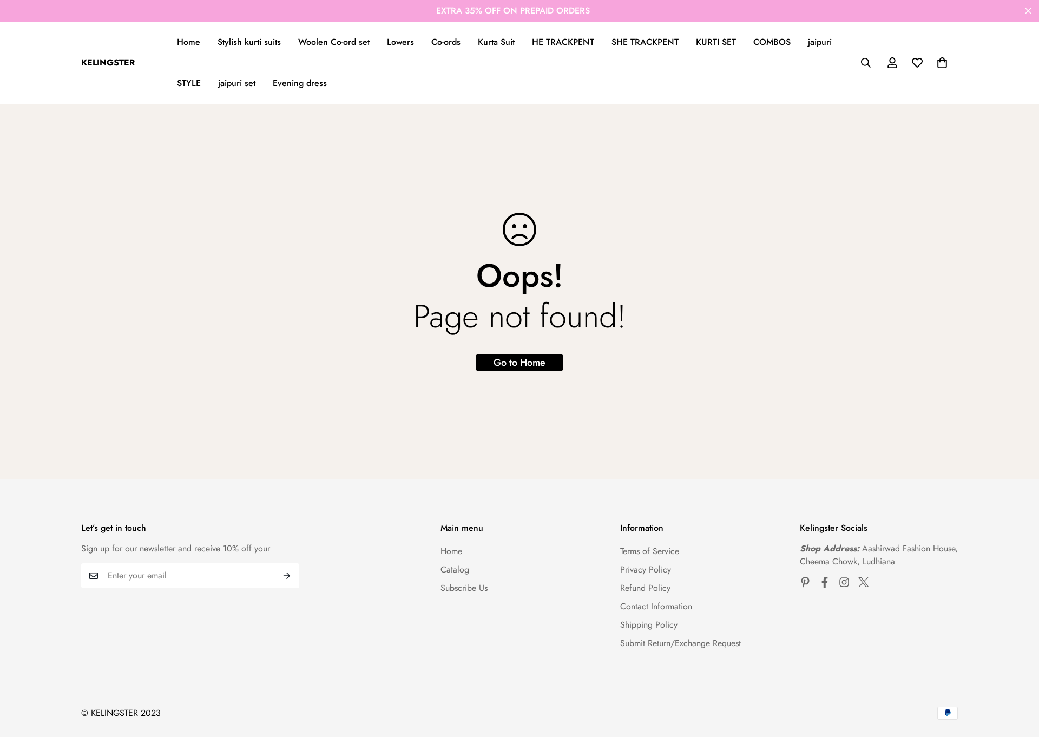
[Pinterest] (805, 582)
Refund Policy (645, 588)
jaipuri (820, 42)
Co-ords (446, 42)
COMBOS (772, 42)
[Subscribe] (287, 575)
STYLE (189, 83)
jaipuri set (236, 83)
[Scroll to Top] (1017, 678)
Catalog (454, 569)
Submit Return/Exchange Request (680, 643)
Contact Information (656, 606)
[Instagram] (844, 582)
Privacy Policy (645, 569)
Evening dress (300, 83)
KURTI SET (716, 42)
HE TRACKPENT (563, 42)
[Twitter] (863, 582)
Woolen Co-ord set (334, 42)
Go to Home (519, 363)
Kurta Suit (496, 42)
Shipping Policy (649, 624)
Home (188, 42)
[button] (942, 62)
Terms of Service (649, 551)
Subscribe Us (464, 588)
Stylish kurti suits (249, 42)
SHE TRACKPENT (645, 42)
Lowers (400, 42)
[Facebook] (824, 582)
